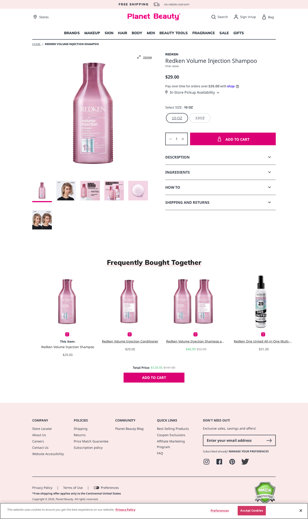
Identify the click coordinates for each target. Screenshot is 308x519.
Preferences (110, 487)
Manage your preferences (249, 451)
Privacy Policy (42, 487)
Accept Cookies (251, 510)
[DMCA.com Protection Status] (265, 503)
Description (177, 157)
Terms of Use (73, 487)
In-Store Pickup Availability (192, 92)
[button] (144, 57)
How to (172, 187)
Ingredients (177, 172)
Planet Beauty (64, 499)
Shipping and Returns (187, 202)
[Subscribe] (269, 440)
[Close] (301, 510)
